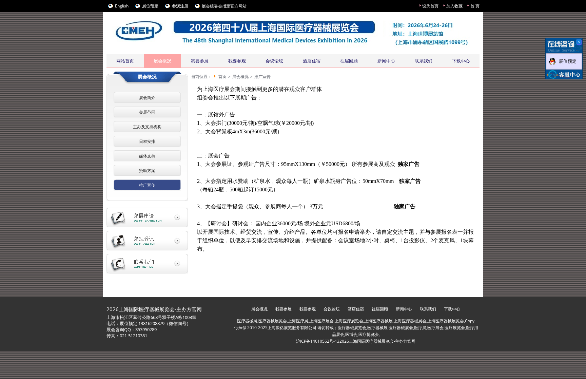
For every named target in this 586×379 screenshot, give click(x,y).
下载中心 (461, 61)
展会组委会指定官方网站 (224, 6)
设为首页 (430, 6)
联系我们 (423, 61)
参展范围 (147, 112)
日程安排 (147, 141)
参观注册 (180, 6)
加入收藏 (454, 6)
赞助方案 (147, 170)
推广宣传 (147, 185)
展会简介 (147, 97)
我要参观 (237, 61)
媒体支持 (147, 156)
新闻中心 (386, 61)
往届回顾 (349, 61)
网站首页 (125, 61)
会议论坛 (274, 61)
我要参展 (200, 61)
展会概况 (162, 61)
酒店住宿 (311, 61)
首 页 (475, 6)
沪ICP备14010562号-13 (317, 341)
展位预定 (150, 6)
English (122, 6)
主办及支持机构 (147, 127)
